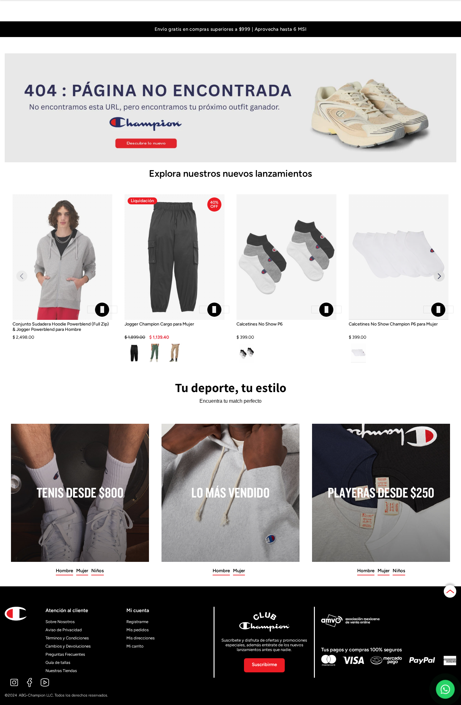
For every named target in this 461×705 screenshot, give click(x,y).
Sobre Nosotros (60, 621)
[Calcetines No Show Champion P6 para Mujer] (399, 330)
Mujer (82, 570)
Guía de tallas (57, 662)
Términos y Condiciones (67, 638)
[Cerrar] (102, 309)
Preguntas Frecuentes (65, 654)
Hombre (64, 570)
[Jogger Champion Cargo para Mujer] (175, 330)
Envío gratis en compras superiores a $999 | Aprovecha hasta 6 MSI (230, 29)
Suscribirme (264, 664)
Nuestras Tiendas (61, 670)
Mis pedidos (137, 629)
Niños (97, 570)
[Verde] (155, 353)
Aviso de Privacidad (63, 629)
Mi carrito (135, 646)
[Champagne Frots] (174, 353)
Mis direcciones (140, 638)
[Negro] (135, 353)
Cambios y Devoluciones (68, 646)
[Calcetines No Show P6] (286, 330)
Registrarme (137, 621)
